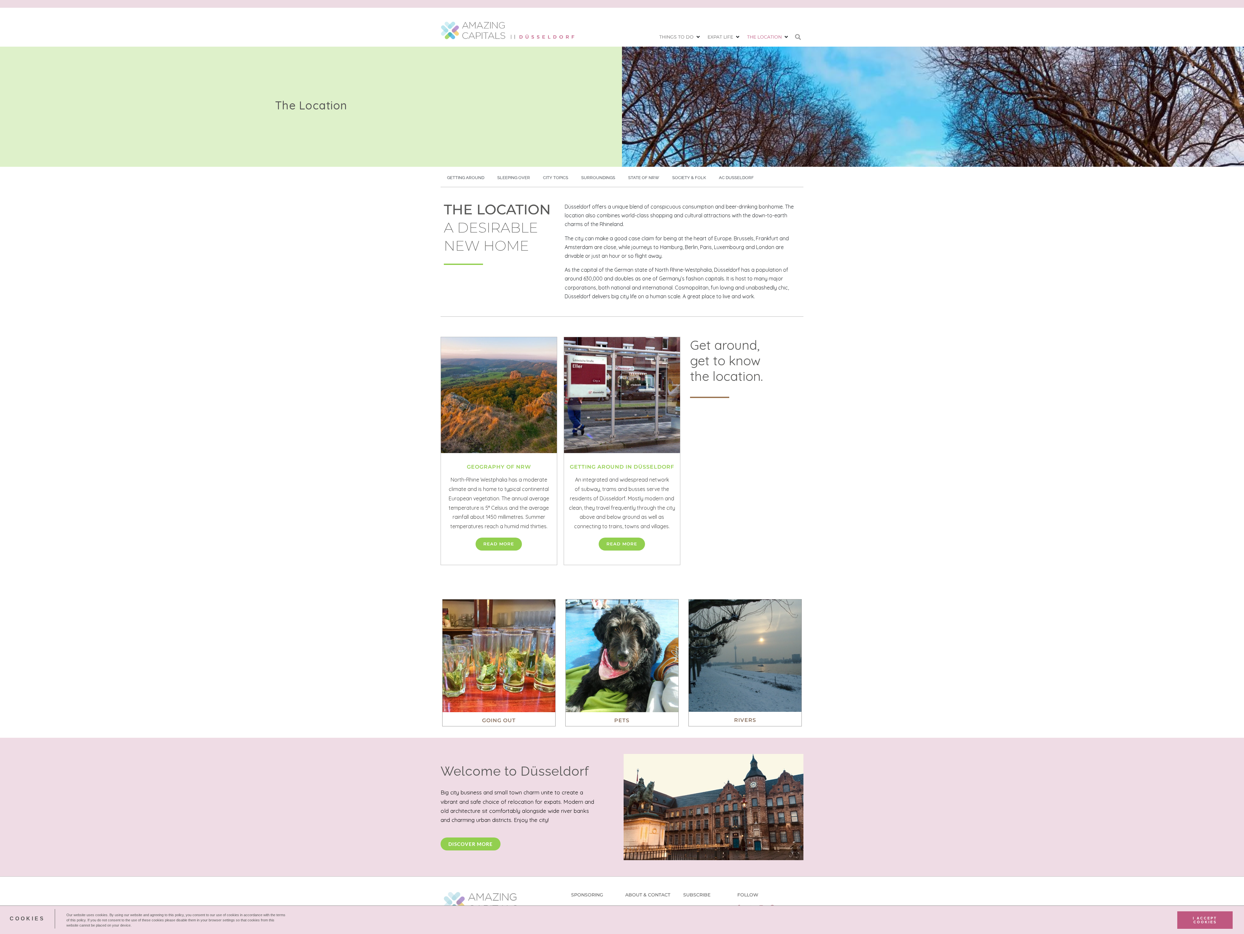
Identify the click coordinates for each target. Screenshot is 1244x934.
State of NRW (643, 177)
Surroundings (598, 177)
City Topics (555, 177)
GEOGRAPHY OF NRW (499, 467)
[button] (680, 37)
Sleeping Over (513, 177)
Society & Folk (689, 177)
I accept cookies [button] (1205, 920)
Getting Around (465, 177)
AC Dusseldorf (736, 177)
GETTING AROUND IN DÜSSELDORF (622, 467)
